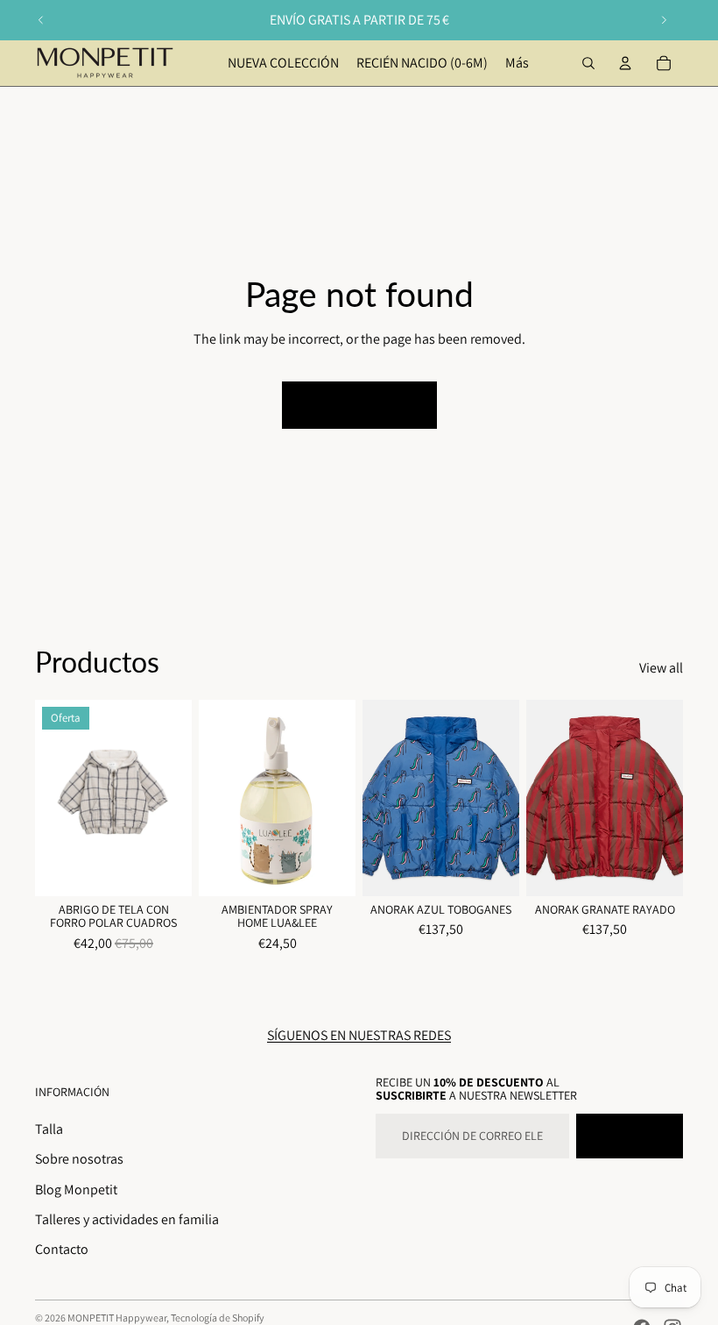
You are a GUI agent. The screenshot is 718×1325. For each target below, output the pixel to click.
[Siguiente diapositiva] (663, 20)
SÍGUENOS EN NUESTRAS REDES (359, 1035)
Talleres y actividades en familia (127, 1219)
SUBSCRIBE (629, 1135)
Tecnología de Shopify (217, 1317)
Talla (49, 1129)
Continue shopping (359, 404)
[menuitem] (517, 63)
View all (661, 668)
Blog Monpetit (76, 1189)
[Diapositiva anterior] (41, 20)
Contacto (61, 1249)
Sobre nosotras (79, 1159)
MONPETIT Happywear (116, 1317)
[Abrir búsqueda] (588, 63)
